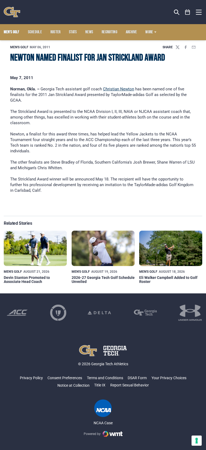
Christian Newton (118, 89)
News (89, 32)
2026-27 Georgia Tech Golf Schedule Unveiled (103, 279)
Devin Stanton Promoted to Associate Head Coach (27, 279)
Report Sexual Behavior (129, 385)
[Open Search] (176, 12)
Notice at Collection (73, 385)
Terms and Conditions (105, 378)
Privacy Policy (31, 378)
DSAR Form (137, 378)
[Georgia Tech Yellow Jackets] (12, 12)
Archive (131, 32)
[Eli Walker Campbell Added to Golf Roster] (170, 248)
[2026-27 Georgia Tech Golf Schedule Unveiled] (103, 248)
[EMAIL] (194, 47)
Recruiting (109, 32)
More (149, 32)
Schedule (35, 32)
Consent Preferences (64, 378)
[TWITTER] (177, 47)
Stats (73, 32)
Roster (55, 32)
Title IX (99, 385)
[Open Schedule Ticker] (187, 12)
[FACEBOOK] (185, 47)
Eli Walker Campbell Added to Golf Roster (168, 279)
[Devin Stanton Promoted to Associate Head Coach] (35, 248)
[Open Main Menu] (198, 12)
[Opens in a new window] (17, 313)
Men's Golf (19, 47)
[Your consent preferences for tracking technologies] (197, 441)
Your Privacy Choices (169, 378)
